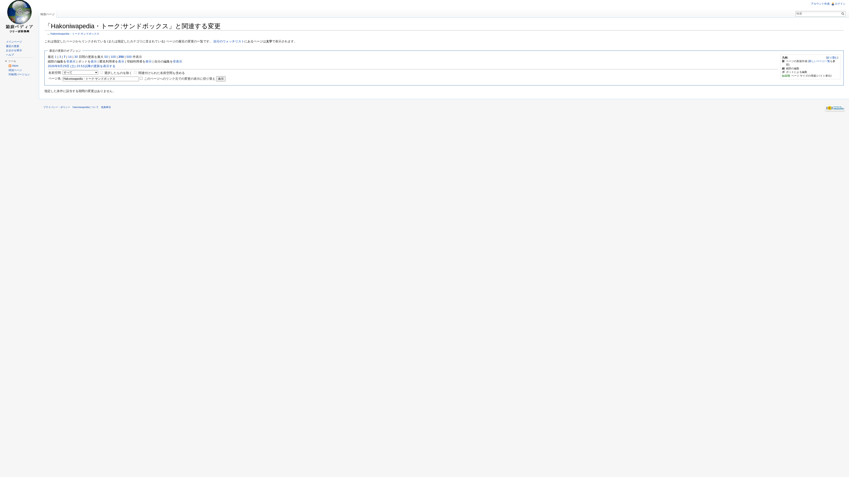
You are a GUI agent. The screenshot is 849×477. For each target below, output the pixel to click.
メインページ (14, 41)
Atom (15, 65)
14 (70, 57)
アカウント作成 (820, 3)
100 (113, 57)
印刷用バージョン (19, 74)
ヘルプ (10, 54)
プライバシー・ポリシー (56, 107)
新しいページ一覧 (819, 61)
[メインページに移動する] (19, 17)
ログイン (840, 3)
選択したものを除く (118, 73)
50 (106, 57)
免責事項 (106, 107)
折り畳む (832, 57)
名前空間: (55, 72)
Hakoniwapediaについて (86, 107)
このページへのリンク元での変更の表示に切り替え (179, 78)
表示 (94, 61)
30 (76, 57)
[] (832, 57)
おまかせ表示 (14, 50)
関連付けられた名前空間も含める (161, 73)
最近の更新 (12, 46)
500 (129, 57)
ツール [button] (12, 61)
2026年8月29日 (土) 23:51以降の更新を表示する (81, 66)
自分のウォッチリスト (228, 41)
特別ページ (47, 14)
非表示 (71, 61)
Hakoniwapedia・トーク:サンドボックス (74, 33)
